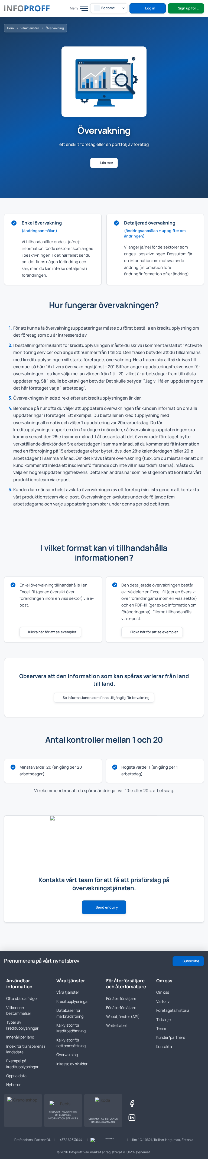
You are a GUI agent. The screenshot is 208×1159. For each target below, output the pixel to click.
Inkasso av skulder (71, 1063)
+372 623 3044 (71, 1139)
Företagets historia (172, 1010)
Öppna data (16, 1075)
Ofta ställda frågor (22, 998)
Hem (10, 28)
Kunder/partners (170, 1037)
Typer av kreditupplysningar (22, 1025)
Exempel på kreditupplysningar (22, 1063)
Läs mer (106, 162)
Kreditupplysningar (72, 1001)
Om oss (162, 992)
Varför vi (163, 1001)
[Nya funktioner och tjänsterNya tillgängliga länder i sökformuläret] (82, 961)
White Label (116, 1025)
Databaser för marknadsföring (69, 1013)
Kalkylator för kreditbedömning (71, 1028)
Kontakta (164, 1046)
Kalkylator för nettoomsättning (71, 1042)
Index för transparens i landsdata (25, 1049)
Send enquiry (107, 907)
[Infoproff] (27, 8)
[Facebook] (131, 1103)
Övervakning (67, 1054)
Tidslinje (163, 1019)
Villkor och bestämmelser (18, 1010)
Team (161, 1028)
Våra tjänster (30, 28)
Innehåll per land (20, 1037)
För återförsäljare (121, 998)
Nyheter (13, 1084)
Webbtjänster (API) (123, 1016)
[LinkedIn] (131, 1117)
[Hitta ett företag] (62, 8)
